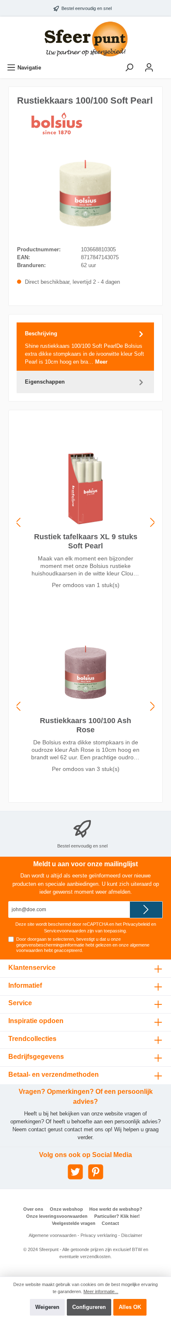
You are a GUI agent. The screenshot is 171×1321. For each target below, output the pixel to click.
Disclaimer (131, 1235)
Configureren (89, 1307)
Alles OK (130, 1307)
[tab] (85, 346)
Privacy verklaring (99, 1235)
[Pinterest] (95, 1171)
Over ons (33, 1209)
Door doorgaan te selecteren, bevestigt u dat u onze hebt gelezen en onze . (82, 945)
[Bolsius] (58, 124)
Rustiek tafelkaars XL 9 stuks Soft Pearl (85, 541)
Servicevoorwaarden (65, 930)
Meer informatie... (100, 1291)
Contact (110, 1223)
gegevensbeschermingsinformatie (50, 944)
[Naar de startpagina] (85, 39)
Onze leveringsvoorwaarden (57, 1216)
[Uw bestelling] (164, 63)
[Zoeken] (129, 67)
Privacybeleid (136, 924)
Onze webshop (66, 1209)
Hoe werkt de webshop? (115, 1209)
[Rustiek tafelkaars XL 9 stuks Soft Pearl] (85, 488)
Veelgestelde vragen (73, 1223)
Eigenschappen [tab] (45, 382)
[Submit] (146, 909)
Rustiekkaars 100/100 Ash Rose (85, 725)
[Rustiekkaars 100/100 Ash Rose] (85, 672)
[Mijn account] (149, 67)
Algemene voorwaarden (52, 1235)
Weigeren (47, 1307)
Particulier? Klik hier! (117, 1216)
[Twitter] (75, 1171)
